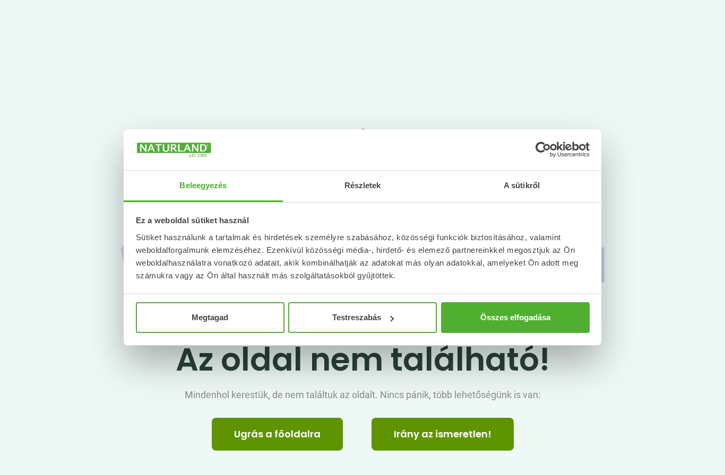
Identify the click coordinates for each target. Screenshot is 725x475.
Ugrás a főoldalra (277, 434)
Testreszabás (356, 317)
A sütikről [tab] (522, 185)
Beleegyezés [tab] (203, 185)
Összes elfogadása (515, 317)
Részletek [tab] (362, 185)
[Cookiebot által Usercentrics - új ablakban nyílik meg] (543, 150)
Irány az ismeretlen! (442, 434)
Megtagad (210, 317)
